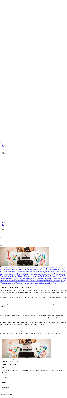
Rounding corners (32, 270)
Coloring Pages (53, 278)
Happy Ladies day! (10, 280)
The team (3, 147)
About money (29, 271)
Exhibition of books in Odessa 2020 (8, 272)
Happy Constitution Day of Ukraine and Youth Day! (41, 268)
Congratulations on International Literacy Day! (48, 273)
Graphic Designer (23, 277)
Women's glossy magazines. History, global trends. (28, 273)
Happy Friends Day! (42, 277)
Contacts (3, 225)
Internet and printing (20, 271)
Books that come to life (48, 277)
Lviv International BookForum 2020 (36, 269)
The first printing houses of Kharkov (5, 269)
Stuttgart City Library (15, 274)
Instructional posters (57, 278)
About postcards (57, 271)
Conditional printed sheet (54, 277)
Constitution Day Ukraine (39, 281)
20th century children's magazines (38, 273)
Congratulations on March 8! (47, 283)
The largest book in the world (31, 268)
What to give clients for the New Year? (16, 277)
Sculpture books (60, 277)
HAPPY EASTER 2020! (5, 280)
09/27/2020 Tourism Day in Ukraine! (57, 274)
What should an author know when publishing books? (48, 267)
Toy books (37, 274)
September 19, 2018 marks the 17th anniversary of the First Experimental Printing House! (25, 281)
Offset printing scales (43, 269)
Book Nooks (62, 275)
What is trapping (25, 268)
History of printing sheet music (5, 277)
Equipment (3, 145)
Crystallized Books (45, 274)
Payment (3, 148)
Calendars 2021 (48, 270)
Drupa (31, 271)
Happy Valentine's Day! (41, 282)
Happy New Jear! (53, 283)
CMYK (22, 269)
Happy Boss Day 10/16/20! (43, 275)
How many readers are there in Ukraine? (38, 272)
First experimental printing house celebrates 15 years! (11, 283)
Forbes (19, 274)
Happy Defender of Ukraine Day (36, 275)
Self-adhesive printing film (37, 278)
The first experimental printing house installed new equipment (51, 282)
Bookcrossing (11, 271)
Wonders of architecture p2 (53, 275)
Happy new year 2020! (16, 280)
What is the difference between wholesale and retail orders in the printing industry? (10, 267)
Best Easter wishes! (35, 283)
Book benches (57, 270)
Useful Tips (53, 271)
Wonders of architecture (15, 275)
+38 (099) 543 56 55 (4, 233)
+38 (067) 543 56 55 (4, 234)
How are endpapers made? (10, 270)
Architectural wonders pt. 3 (36, 276)
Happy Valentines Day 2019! (50, 280)
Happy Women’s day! (43, 280)
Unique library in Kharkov (37, 277)
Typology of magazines (27, 270)
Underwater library (31, 278)
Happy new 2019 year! (56, 280)
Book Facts (48, 275)
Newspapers (49, 268)
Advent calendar (27, 278)
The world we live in (61, 273)
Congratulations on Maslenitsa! (34, 282)
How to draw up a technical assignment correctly (57, 268)
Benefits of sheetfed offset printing (37, 267)
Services (3, 146)
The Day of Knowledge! (16, 273)
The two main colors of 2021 (59, 269)
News (2, 144)
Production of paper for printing (28, 276)
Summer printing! (25, 271)
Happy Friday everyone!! (30, 274)
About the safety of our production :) (28, 272)
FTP (2, 149)
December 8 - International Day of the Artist (45, 278)
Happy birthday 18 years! (22, 280)
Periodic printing (5, 270)
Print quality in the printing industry (43, 276)
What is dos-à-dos (56, 273)
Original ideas (61, 272)
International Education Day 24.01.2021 (19, 270)
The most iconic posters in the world (7, 275)
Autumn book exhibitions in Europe (8, 273)
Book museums (15, 272)
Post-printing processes (22, 276)
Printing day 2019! (34, 280)
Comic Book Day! (50, 274)
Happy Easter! (39, 280)
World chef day (58, 275)
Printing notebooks (52, 270)
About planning (30, 269)
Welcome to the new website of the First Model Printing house (25, 283)
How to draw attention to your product (51, 269)
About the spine (61, 270)
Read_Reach (35, 270)
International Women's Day (27, 282)
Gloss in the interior (49, 271)
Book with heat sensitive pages (21, 278)
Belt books (20, 273)
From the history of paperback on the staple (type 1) (16, 268)
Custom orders (62, 278)
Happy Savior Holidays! (46, 272)
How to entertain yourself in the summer (42, 271)
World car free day (41, 274)
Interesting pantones (34, 271)
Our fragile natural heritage (23, 274)
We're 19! (35, 274)
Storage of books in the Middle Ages (52, 276)
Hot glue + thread (15, 271)
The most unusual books (43, 270)
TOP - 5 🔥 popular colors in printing (5, 271)
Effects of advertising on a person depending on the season (10, 278)
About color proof (25, 269)
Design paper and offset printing (30, 277)
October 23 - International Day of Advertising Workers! (12, 276)
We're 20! (39, 270)
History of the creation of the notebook (54, 272)
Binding (10, 277)
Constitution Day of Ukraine (28, 280)
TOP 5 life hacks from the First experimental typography (25, 275)
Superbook (64, 270)
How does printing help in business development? (27, 267)
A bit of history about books (20, 272)
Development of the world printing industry (15, 269)
